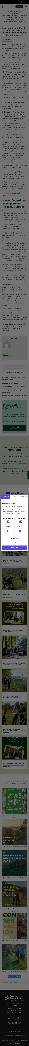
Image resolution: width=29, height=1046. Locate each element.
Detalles (14, 496)
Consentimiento (5, 496)
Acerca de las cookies (23, 496)
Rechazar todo (15, 538)
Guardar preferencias (14, 543)
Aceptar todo (14, 547)
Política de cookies (15, 513)
